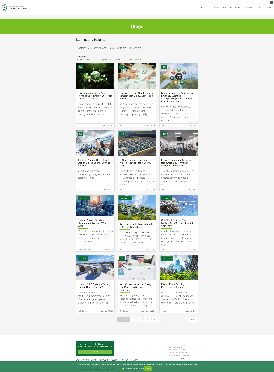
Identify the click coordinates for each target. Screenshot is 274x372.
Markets (216, 7)
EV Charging (127, 60)
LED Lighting (102, 60)
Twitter (124, 360)
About (238, 7)
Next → (193, 319)
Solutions (204, 7)
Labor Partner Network (87, 360)
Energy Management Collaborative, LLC (15, 7)
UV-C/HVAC (90, 60)
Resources (248, 7)
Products (227, 7)
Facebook (114, 360)
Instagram (134, 360)
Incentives (138, 60)
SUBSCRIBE (95, 352)
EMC (82, 60)
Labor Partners (263, 7)
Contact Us (183, 358)
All (77, 60)
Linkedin (104, 360)
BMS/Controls (115, 60)
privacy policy (192, 364)
